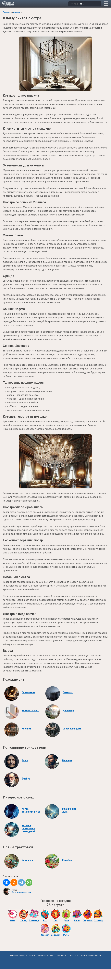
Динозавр (68, 710)
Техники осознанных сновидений (28, 828)
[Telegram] (21, 882)
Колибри (67, 860)
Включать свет (30, 710)
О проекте (61, 955)
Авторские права (45, 955)
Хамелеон (27, 860)
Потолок (68, 692)
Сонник (16, 12)
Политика (73, 955)
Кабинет (26, 728)
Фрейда (26, 778)
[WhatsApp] (28, 882)
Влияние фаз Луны (69, 810)
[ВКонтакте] (6, 882)
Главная (7, 12)
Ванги (25, 760)
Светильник (28, 692)
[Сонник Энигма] (8, 3)
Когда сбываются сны (31, 810)
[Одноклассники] (13, 882)
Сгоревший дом (72, 728)
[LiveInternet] (55, 962)
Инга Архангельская (21, 892)
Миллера (67, 760)
